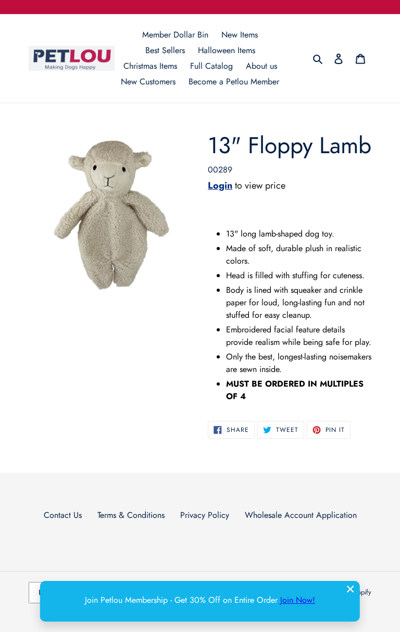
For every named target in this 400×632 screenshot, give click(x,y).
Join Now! (297, 600)
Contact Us (63, 515)
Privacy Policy (204, 515)
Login (220, 185)
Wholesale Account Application (301, 515)
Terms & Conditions (131, 515)
